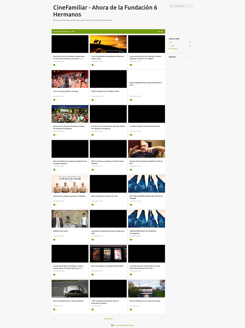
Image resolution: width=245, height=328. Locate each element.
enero (172, 46)
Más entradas (108, 318)
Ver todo (161, 31)
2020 (170, 42)
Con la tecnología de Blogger (124, 325)
